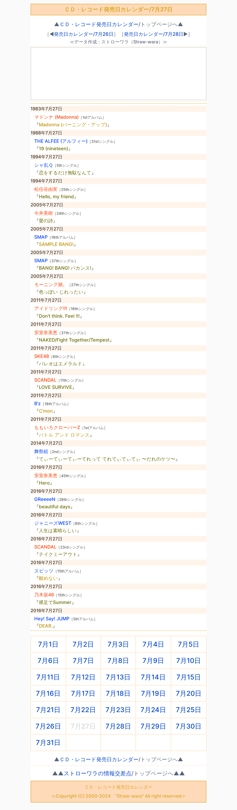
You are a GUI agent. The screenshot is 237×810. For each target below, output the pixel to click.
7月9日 (153, 660)
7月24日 (153, 710)
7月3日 (118, 644)
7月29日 (153, 726)
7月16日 (48, 693)
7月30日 (188, 726)
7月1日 (48, 644)
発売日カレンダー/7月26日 (84, 34)
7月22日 (83, 710)
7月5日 (188, 644)
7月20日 (188, 693)
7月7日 (83, 660)
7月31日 (48, 742)
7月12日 (83, 677)
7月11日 (48, 677)
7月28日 (118, 726)
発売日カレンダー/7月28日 (153, 34)
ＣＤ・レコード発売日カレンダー (98, 24)
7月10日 (188, 660)
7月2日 (83, 644)
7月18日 (118, 693)
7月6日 (48, 660)
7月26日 (48, 726)
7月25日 (188, 710)
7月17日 (83, 693)
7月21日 (48, 710)
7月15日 (188, 677)
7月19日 (153, 693)
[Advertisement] (118, 74)
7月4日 (153, 644)
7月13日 (118, 677)
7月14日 (153, 677)
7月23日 (118, 710)
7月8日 (118, 660)
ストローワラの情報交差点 (97, 773)
